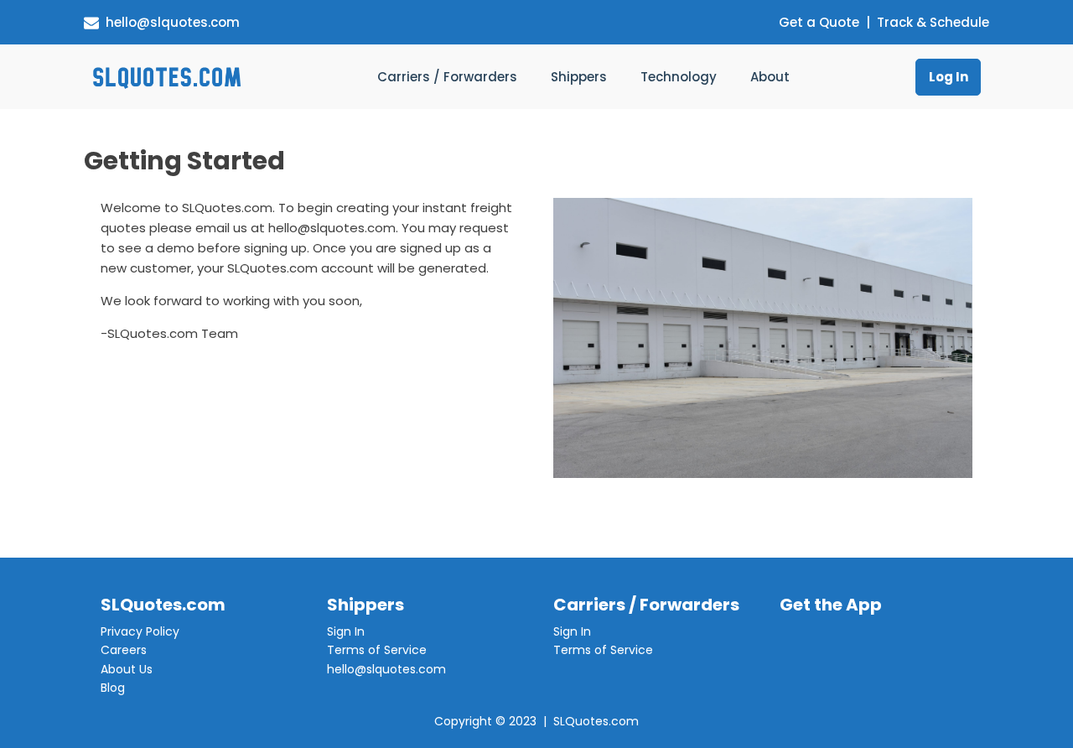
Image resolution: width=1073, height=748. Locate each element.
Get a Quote (819, 22)
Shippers (579, 77)
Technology (678, 77)
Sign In (346, 631)
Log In (948, 77)
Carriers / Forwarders (447, 77)
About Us (127, 669)
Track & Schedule (933, 22)
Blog (113, 687)
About (770, 77)
